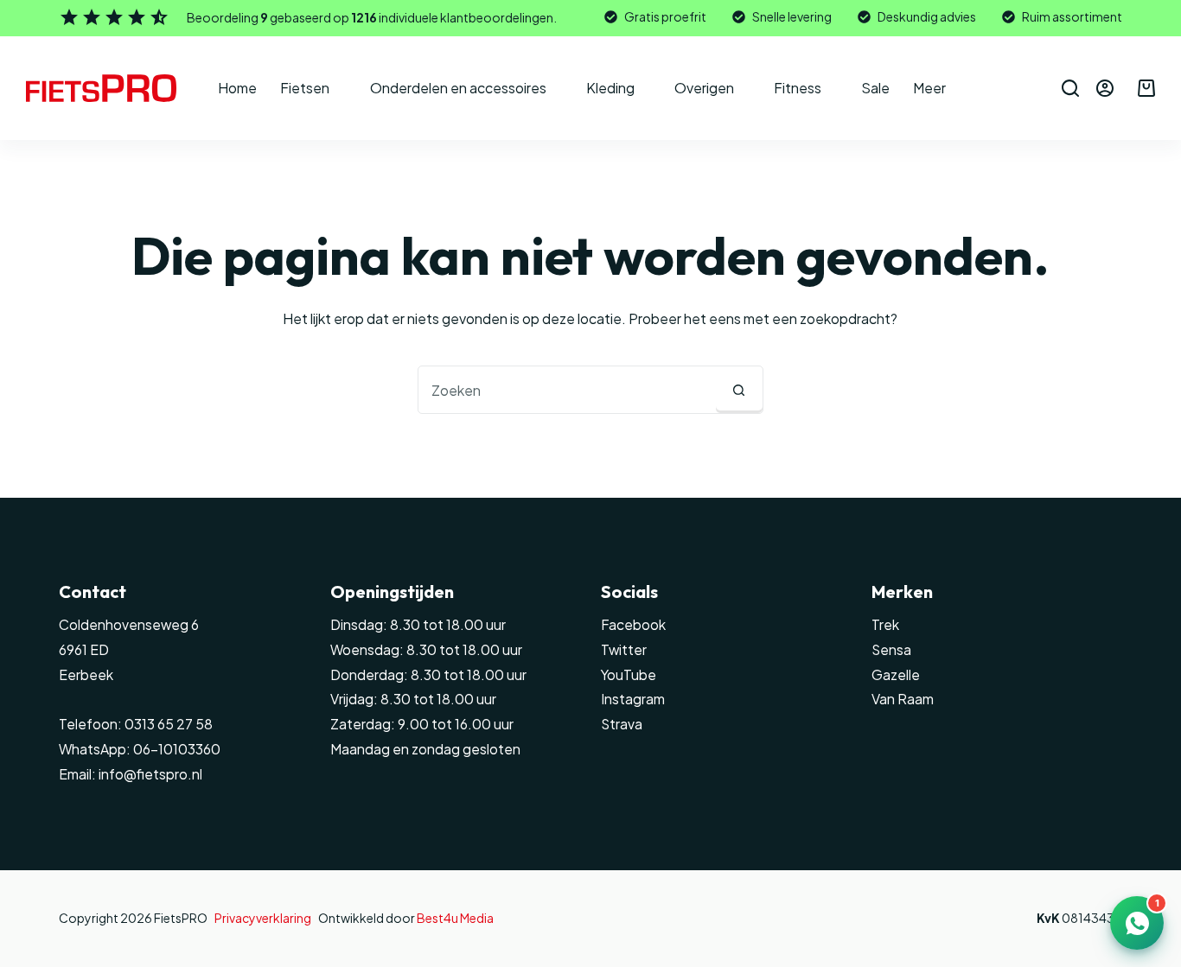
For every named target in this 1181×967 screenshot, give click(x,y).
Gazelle (895, 674)
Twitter (624, 649)
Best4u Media (455, 918)
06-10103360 (176, 749)
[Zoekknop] (739, 389)
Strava (621, 724)
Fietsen (304, 88)
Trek (885, 624)
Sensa (891, 649)
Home (237, 88)
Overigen (704, 88)
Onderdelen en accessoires (458, 88)
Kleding (610, 88)
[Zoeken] (1070, 88)
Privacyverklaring (262, 918)
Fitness (797, 88)
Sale (875, 88)
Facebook (633, 624)
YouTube (628, 674)
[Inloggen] (1105, 88)
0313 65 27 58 (167, 724)
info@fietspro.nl (149, 774)
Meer (929, 88)
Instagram (633, 698)
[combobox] (567, 390)
